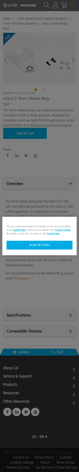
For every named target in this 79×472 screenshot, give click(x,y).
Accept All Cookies (39, 245)
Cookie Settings (63, 230)
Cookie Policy (19, 230)
